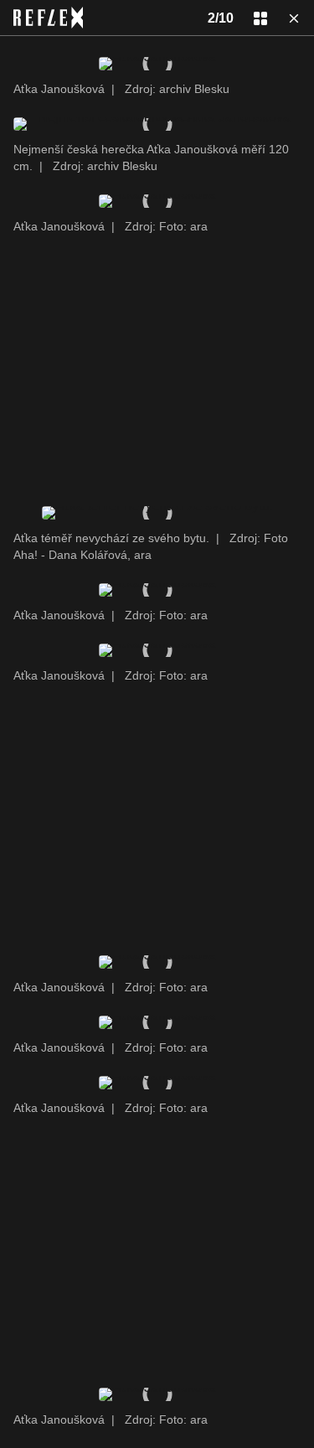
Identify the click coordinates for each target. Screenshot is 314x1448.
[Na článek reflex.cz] (48, 17)
